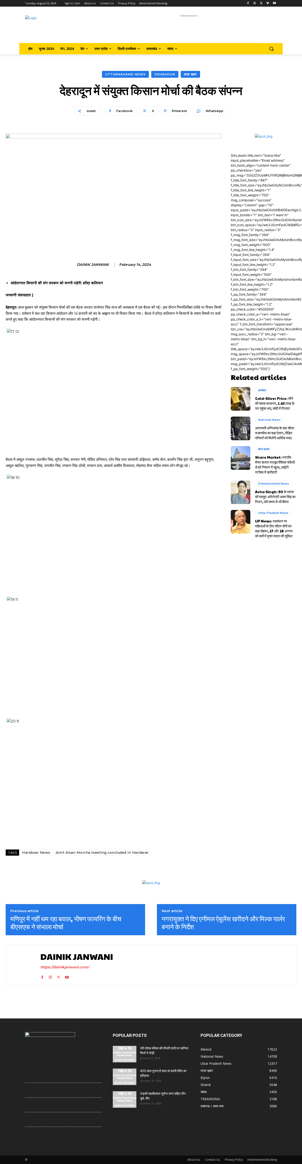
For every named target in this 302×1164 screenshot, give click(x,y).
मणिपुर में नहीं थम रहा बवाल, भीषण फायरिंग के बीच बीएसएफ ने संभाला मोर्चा (65, 923)
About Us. (194, 1160)
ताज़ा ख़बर (190, 74)
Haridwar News (36, 852)
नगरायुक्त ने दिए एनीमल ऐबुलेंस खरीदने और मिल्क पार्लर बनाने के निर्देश (223, 923)
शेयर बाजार (263, 449)
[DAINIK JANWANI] (22, 965)
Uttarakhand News (125, 74)
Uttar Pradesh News (273, 513)
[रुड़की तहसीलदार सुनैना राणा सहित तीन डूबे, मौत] (124, 1099)
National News (269, 420)
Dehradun (165, 74)
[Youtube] (274, 3)
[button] (271, 48)
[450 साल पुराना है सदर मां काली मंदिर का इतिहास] (124, 1077)
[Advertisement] (188, 29)
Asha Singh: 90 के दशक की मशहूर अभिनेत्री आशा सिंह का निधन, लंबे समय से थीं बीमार (275, 496)
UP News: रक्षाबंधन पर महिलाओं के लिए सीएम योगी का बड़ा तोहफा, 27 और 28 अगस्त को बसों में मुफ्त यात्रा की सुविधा (274, 528)
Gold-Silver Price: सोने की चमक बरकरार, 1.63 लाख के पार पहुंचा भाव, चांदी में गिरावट (274, 403)
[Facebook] (248, 3)
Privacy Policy (234, 1160)
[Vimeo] (267, 3)
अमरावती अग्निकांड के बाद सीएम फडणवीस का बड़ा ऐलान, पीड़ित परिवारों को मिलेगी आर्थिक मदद (274, 432)
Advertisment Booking (262, 1160)
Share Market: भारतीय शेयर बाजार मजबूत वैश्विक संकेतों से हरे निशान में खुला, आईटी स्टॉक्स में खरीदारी (275, 464)
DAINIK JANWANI (93, 265)
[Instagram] (254, 3)
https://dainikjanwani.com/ (64, 967)
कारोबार (262, 390)
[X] (261, 3)
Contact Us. (212, 1160)
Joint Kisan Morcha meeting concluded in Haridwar (102, 852)
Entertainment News (273, 483)
